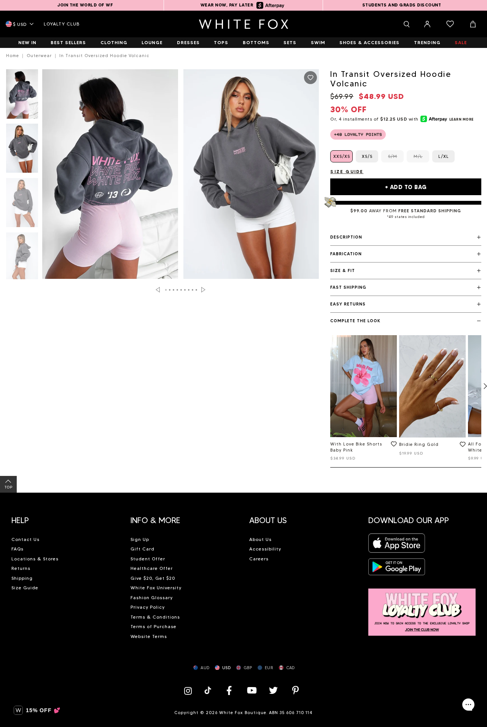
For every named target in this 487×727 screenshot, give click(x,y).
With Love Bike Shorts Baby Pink (356, 447)
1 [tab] (165, 289)
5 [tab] (181, 289)
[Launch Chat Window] (468, 705)
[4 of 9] (22, 259)
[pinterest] (295, 690)
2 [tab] (169, 289)
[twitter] (273, 690)
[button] (405, 237)
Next (203, 290)
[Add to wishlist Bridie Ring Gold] (461, 445)
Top (9, 487)
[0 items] (450, 24)
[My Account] (427, 24)
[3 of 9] (22, 205)
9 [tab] (196, 289)
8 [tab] (192, 289)
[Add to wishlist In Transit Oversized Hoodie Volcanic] (310, 77)
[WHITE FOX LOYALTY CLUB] (422, 608)
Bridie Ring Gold (419, 444)
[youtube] (251, 690)
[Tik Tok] (208, 690)
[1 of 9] (22, 96)
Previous (158, 290)
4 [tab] (177, 289)
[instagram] (189, 690)
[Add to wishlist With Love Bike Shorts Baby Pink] (392, 445)
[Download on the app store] (396, 545)
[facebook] (229, 690)
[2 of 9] (22, 150)
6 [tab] (184, 289)
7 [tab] (188, 289)
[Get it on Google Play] (396, 569)
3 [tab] (173, 289)
